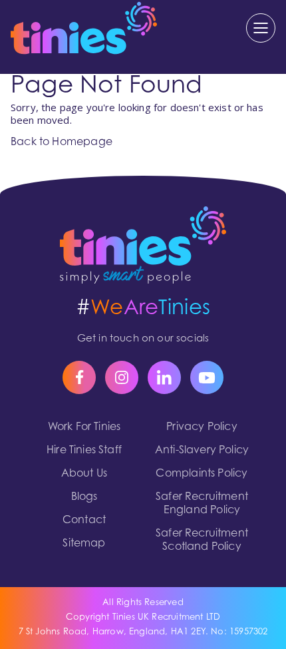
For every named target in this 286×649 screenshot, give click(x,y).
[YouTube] (206, 377)
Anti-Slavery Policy (202, 450)
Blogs (84, 497)
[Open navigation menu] (260, 28)
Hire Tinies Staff (84, 450)
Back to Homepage (61, 142)
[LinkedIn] (164, 377)
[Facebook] (79, 377)
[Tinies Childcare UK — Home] (143, 245)
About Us (84, 474)
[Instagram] (121, 377)
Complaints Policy (201, 474)
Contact (84, 520)
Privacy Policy (201, 427)
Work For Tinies (84, 427)
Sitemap (84, 544)
